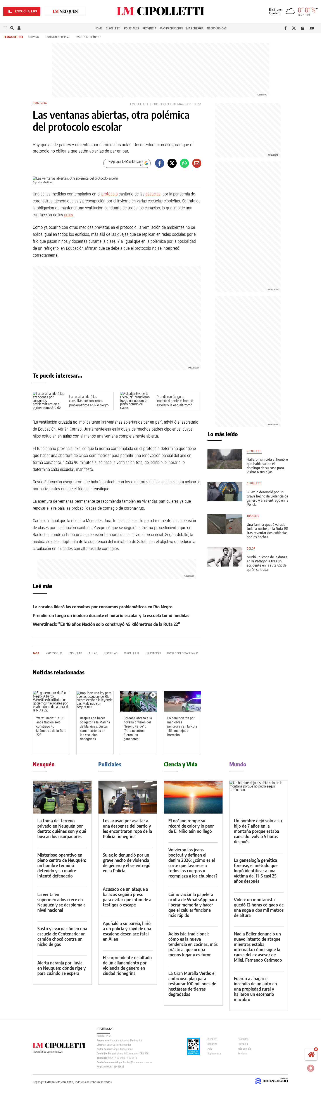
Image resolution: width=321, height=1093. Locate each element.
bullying (33, 37)
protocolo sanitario (182, 653)
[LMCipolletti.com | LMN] (65, 11)
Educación (153, 653)
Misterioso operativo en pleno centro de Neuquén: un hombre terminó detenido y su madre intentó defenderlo (61, 865)
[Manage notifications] (310, 1068)
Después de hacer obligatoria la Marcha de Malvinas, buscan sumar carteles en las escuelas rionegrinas (95, 728)
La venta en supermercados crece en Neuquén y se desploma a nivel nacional (61, 902)
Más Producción (171, 28)
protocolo (109, 194)
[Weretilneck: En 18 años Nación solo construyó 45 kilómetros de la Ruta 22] (51, 701)
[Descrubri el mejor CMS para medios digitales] (271, 1085)
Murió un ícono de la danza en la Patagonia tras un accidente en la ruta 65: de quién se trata (267, 563)
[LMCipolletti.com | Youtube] (312, 28)
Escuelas (75, 653)
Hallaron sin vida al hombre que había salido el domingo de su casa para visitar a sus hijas (267, 465)
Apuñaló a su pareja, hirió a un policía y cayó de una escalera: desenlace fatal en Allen (127, 931)
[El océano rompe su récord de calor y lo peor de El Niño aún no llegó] (193, 797)
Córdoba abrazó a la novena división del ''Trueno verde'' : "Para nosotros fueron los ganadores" (138, 728)
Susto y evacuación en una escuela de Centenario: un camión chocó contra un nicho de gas (62, 936)
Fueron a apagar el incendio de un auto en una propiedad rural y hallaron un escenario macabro (255, 989)
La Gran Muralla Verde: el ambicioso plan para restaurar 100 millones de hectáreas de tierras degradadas (192, 983)
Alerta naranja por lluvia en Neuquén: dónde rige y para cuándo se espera (61, 968)
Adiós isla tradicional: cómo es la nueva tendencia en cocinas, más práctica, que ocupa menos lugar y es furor (193, 944)
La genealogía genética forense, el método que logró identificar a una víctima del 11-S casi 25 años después (256, 870)
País (209, 1048)
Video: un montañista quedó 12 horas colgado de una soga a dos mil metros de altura (259, 907)
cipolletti (131, 653)
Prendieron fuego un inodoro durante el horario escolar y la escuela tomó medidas (175, 402)
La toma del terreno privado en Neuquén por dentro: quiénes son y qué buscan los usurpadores (61, 828)
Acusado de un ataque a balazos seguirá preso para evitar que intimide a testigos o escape (127, 896)
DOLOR (251, 548)
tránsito (253, 516)
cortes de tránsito (88, 37)
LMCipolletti (139, 104)
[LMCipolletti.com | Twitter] (295, 28)
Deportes (212, 1044)
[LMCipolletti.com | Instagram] (303, 28)
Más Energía (195, 28)
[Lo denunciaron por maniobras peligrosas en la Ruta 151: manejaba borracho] (182, 701)
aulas (68, 214)
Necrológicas (216, 28)
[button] (5, 28)
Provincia (149, 28)
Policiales (131, 28)
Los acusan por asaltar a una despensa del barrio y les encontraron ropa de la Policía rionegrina (127, 828)
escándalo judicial (57, 37)
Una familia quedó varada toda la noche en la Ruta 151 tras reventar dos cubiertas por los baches (267, 530)
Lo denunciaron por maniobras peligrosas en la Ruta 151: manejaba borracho (182, 726)
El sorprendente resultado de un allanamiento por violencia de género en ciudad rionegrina (127, 965)
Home (98, 28)
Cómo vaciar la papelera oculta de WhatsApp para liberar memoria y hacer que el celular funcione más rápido (192, 904)
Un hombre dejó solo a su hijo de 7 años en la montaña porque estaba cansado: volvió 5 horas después (258, 831)
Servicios (242, 1053)
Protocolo (160, 104)
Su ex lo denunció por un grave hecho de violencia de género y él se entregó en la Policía (267, 498)
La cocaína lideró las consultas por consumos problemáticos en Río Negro (89, 400)
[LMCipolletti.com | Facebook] (286, 28)
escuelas (153, 194)
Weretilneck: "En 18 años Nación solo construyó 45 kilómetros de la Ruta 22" (106, 624)
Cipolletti (113, 28)
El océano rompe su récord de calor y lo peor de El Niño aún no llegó (191, 826)
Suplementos (214, 1053)
